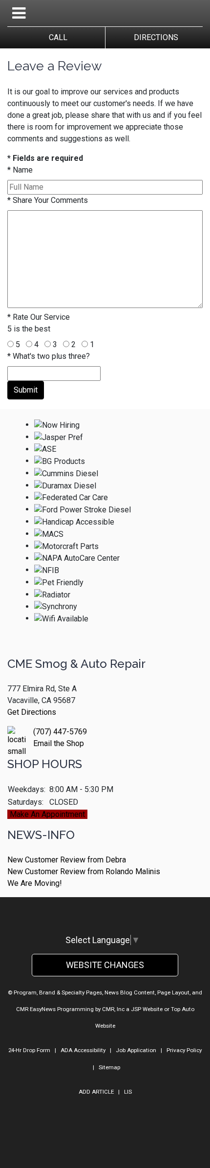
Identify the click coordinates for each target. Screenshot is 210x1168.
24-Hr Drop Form (29, 1050)
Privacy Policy (184, 1050)
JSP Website (147, 1009)
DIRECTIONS (154, 37)
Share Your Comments (47, 200)
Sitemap (109, 1067)
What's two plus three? (48, 356)
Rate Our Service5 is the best (38, 322)
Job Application (136, 1050)
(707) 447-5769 (60, 731)
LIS (128, 1091)
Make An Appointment (47, 814)
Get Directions (31, 712)
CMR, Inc (113, 1009)
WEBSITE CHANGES (105, 965)
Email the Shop (58, 743)
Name (20, 170)
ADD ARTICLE (96, 1091)
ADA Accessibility (83, 1050)
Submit (26, 390)
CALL (56, 37)
